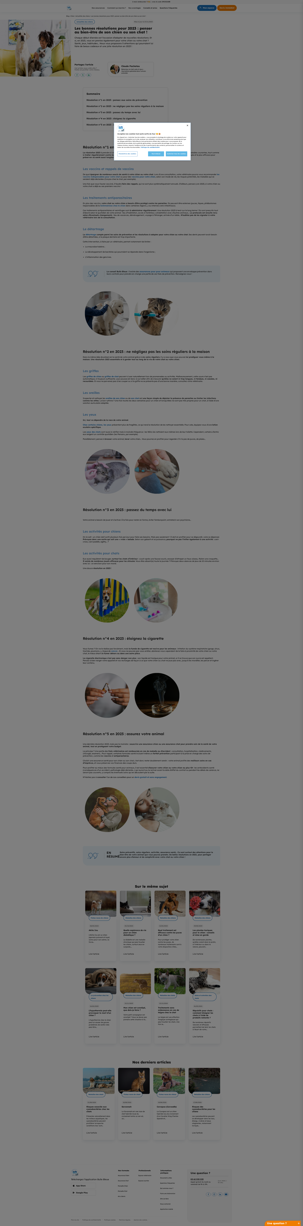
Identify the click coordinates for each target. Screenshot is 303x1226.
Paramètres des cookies (127, 154)
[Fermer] (187, 125)
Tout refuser (156, 154)
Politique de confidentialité (150, 147)
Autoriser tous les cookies (176, 154)
